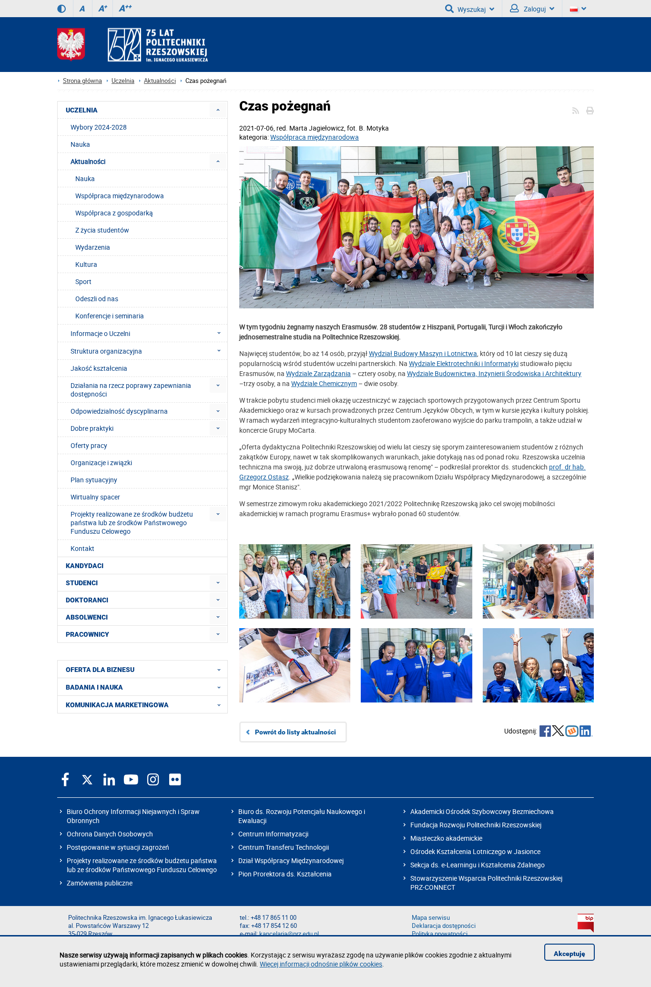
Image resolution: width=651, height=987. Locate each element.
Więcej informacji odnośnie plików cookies (321, 963)
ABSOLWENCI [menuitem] (87, 617)
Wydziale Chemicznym (324, 383)
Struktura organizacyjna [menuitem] (106, 351)
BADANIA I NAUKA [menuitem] (94, 687)
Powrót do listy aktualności (295, 732)
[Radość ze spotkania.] (294, 596)
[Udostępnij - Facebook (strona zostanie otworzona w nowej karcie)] (545, 732)
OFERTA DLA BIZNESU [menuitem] (100, 669)
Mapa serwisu (431, 918)
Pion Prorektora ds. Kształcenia (285, 873)
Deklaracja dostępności (444, 926)
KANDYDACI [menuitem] (84, 566)
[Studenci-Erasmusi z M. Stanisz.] (416, 228)
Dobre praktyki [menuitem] (92, 428)
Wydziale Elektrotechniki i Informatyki (464, 363)
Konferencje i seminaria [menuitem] (109, 315)
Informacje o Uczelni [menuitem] (100, 333)
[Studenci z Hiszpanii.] (538, 596)
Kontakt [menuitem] (82, 548)
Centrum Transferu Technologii (283, 847)
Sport (83, 281)
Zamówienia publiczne (99, 882)
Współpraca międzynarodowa (314, 137)
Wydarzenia (92, 247)
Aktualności (160, 81)
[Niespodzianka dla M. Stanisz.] (416, 596)
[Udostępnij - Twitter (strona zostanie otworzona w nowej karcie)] (558, 732)
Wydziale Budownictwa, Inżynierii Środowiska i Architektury (494, 373)
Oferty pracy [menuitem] (89, 445)
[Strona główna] (132, 44)
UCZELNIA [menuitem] (82, 110)
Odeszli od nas (96, 298)
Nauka (85, 178)
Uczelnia (123, 81)
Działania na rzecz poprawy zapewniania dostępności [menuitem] (131, 389)
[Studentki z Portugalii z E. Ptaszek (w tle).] (416, 680)
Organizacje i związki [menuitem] (101, 462)
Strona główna (82, 81)
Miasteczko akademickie (446, 838)
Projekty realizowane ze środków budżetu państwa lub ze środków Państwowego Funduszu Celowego (142, 865)
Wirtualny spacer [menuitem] (95, 496)
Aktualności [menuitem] (88, 161)
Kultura (86, 264)
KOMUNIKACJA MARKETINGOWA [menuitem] (117, 705)
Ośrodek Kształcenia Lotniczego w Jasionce (475, 851)
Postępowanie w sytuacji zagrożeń (118, 847)
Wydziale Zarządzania (318, 373)
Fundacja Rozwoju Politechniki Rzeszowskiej (475, 824)
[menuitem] (218, 109)
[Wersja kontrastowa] (61, 8)
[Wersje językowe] (578, 8)
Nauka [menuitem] (80, 144)
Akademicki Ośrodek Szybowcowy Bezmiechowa (482, 811)
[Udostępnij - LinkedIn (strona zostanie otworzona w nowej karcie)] (586, 732)
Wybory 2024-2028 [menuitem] (99, 127)
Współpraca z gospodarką (114, 212)
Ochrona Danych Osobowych (110, 833)
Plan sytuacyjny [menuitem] (94, 479)
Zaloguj (534, 8)
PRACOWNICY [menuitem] (87, 634)
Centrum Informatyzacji (273, 833)
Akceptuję (569, 953)
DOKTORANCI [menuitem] (87, 600)
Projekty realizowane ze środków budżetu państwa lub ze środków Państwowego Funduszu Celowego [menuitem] (132, 522)
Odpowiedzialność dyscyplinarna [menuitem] (119, 411)
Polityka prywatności (440, 934)
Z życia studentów (102, 229)
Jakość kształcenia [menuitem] (99, 368)
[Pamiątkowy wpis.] (294, 680)
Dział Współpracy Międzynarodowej (291, 860)
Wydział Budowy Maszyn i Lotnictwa (423, 353)
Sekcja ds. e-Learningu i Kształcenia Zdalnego (477, 864)
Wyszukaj (472, 9)
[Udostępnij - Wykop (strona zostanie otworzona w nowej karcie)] (572, 732)
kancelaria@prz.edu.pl (289, 934)
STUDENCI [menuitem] (82, 583)
